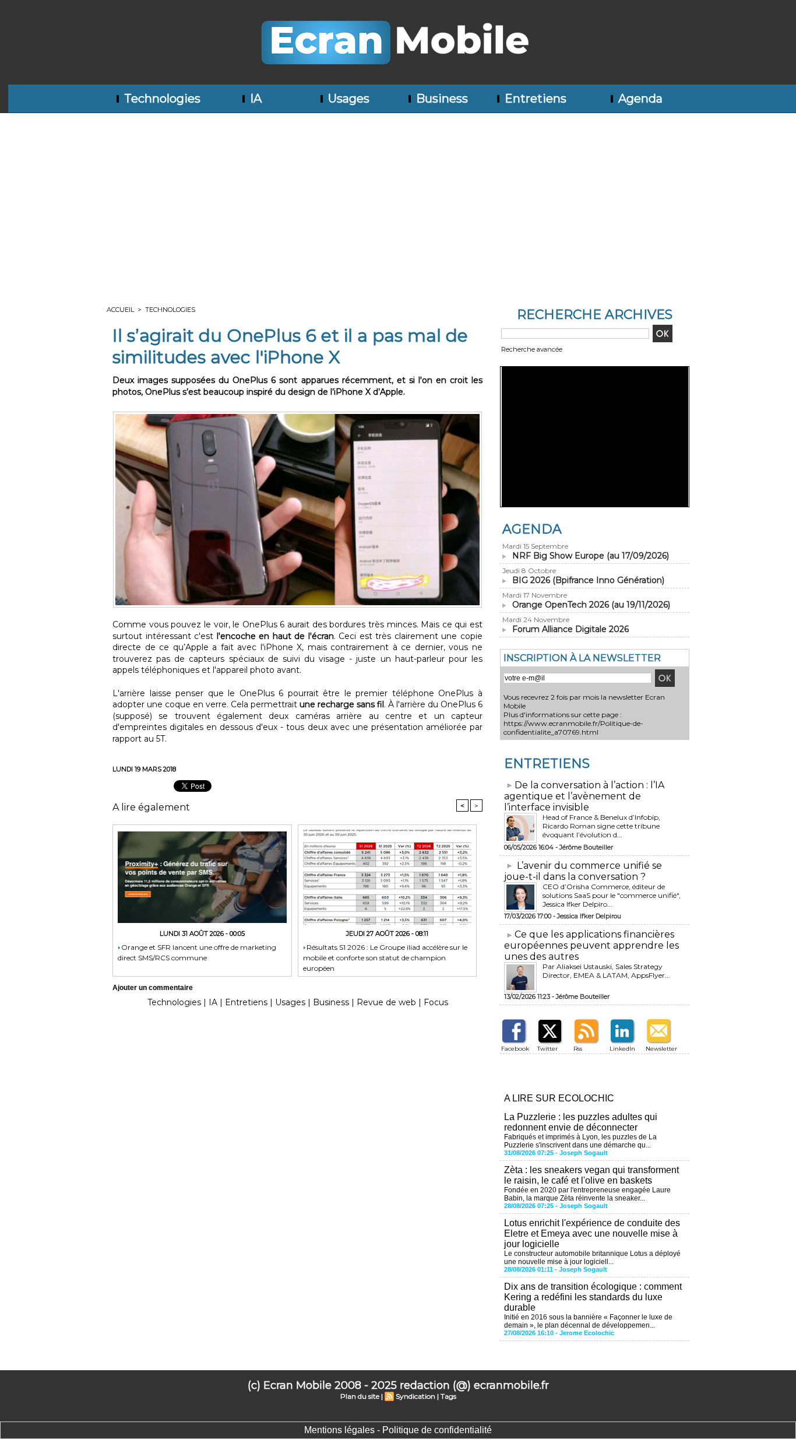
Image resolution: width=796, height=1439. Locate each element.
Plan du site (359, 1396)
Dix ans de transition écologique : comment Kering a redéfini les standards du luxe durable (593, 1297)
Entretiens (534, 99)
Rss (577, 1048)
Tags (448, 1396)
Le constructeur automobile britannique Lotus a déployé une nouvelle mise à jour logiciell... (592, 1258)
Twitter (547, 1048)
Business (440, 99)
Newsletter (661, 1048)
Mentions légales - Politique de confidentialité (398, 1430)
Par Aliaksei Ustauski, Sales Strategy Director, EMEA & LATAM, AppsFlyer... (606, 971)
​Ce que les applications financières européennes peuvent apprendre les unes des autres (591, 945)
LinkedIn (622, 1048)
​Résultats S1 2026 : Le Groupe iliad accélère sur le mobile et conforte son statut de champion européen (385, 957)
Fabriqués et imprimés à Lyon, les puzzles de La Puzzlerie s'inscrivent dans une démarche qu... (580, 1141)
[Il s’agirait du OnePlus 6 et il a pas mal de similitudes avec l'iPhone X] (297, 415)
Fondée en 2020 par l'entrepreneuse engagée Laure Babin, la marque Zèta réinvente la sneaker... (587, 1194)
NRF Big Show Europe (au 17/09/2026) (590, 555)
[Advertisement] (398, 200)
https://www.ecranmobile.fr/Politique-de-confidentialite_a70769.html (573, 727)
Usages (347, 99)
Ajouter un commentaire (152, 988)
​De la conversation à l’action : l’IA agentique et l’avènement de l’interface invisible (584, 796)
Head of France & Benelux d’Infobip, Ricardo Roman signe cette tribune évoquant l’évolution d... (601, 826)
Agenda (639, 99)
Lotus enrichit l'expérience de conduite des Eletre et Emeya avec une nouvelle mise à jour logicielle (592, 1233)
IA (254, 99)
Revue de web (386, 1002)
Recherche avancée (531, 349)
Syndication (415, 1396)
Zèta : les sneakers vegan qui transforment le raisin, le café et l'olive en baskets (591, 1175)
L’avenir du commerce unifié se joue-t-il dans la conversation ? (583, 871)
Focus (436, 1002)
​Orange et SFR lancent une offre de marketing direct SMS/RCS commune (197, 952)
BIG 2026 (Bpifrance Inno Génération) (588, 580)
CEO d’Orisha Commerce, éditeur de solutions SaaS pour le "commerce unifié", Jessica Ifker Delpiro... (612, 895)
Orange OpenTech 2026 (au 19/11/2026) (591, 604)
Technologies (160, 99)
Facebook (515, 1048)
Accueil (120, 310)
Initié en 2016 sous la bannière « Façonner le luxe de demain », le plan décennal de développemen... (588, 1321)
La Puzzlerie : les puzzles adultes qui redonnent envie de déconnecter (580, 1122)
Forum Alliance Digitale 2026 (570, 629)
